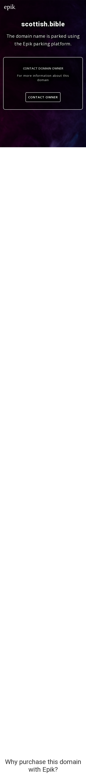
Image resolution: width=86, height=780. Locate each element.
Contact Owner (43, 97)
